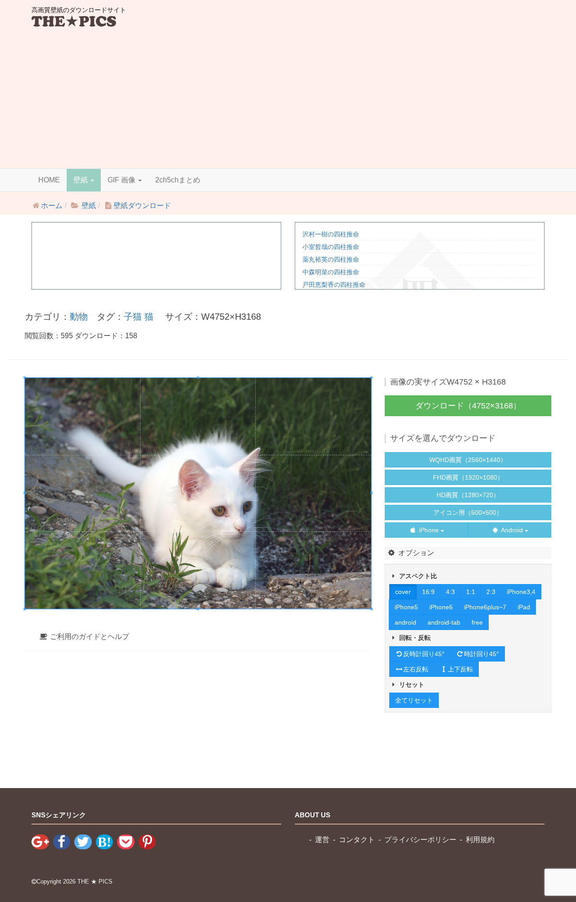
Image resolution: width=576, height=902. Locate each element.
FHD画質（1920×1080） (468, 477)
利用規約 (480, 839)
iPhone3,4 (521, 591)
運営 (322, 839)
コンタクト (357, 839)
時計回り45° (481, 653)
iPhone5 (406, 607)
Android (512, 530)
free (477, 622)
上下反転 (460, 669)
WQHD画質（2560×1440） (468, 459)
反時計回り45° (424, 653)
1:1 (470, 591)
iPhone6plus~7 (485, 607)
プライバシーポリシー (420, 839)
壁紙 (81, 180)
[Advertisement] (288, 101)
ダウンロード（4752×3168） (468, 405)
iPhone (429, 530)
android (405, 622)
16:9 (428, 591)
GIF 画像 (122, 180)
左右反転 (415, 669)
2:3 (490, 591)
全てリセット (414, 700)
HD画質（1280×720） (468, 495)
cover (403, 591)
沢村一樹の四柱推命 (330, 234)
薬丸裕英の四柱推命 (330, 259)
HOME (49, 180)
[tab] (198, 637)
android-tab (444, 622)
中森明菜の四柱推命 (330, 272)
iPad (524, 607)
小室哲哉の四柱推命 (330, 246)
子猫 (133, 317)
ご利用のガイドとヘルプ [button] (88, 636)
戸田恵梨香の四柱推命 (333, 284)
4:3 (450, 591)
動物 (79, 317)
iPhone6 (441, 607)
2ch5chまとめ (177, 180)
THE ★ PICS (94, 881)
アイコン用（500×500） (468, 512)
